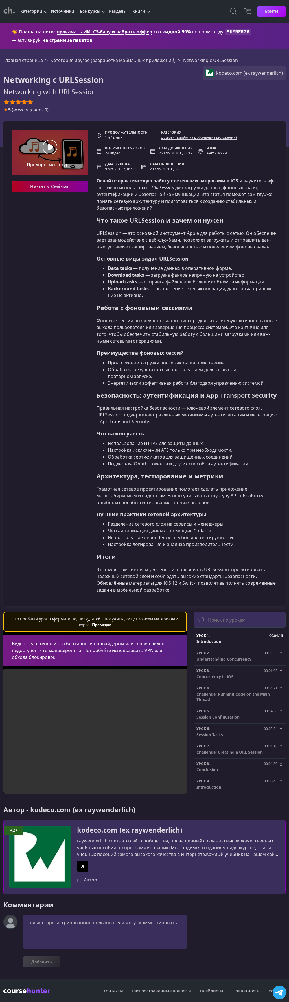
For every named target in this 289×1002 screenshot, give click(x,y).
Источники (62, 11)
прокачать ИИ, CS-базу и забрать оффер (104, 32)
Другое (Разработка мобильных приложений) (199, 137)
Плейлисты (211, 991)
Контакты (113, 991)
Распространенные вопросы (161, 991)
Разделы (118, 11)
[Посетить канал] (279, 992)
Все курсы (90, 11)
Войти (271, 11)
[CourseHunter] (9, 11)
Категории (31, 11)
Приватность (245, 991)
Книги (138, 11)
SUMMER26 (238, 32)
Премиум (101, 624)
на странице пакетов (67, 40)
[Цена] (247, 11)
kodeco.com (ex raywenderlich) (129, 830)
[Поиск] (233, 11)
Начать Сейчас (50, 186)
